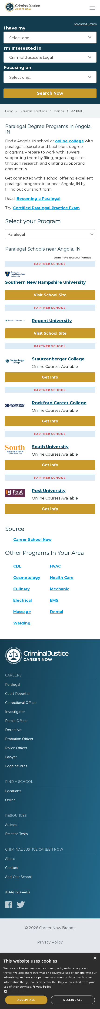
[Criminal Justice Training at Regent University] (18, 320)
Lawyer (11, 757)
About (10, 859)
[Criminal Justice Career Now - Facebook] (8, 904)
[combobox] (50, 37)
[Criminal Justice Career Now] (22, 8)
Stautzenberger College (58, 359)
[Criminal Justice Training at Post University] (18, 493)
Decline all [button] (72, 1000)
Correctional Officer (21, 703)
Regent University (52, 320)
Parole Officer (16, 721)
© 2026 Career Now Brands (50, 928)
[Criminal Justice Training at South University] (18, 449)
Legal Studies (16, 766)
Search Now (50, 93)
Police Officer (16, 748)
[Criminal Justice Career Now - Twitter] (21, 904)
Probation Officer (19, 739)
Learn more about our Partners (72, 258)
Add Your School (18, 877)
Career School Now (32, 539)
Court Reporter (17, 694)
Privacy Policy (50, 942)
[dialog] (50, 981)
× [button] (95, 958)
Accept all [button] (26, 1000)
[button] (50, 991)
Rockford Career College (59, 402)
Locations (13, 791)
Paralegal (12, 684)
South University (50, 446)
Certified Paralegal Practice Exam (46, 208)
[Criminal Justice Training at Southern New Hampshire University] (18, 274)
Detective (13, 730)
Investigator (15, 712)
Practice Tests (16, 834)
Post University (49, 490)
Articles (11, 825)
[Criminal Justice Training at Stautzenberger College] (18, 361)
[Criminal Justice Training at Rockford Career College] (18, 405)
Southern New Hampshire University (45, 282)
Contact (11, 868)
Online (10, 800)
